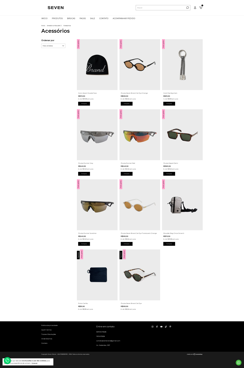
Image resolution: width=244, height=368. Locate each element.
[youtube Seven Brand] (161, 327)
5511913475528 (101, 332)
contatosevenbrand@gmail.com (108, 341)
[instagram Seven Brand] (152, 327)
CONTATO (103, 18)
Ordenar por (47, 40)
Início (43, 25)
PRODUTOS (57, 18)
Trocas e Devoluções (48, 334)
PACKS (83, 18)
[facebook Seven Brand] (157, 327)
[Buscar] (187, 7)
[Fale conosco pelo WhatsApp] (238, 362)
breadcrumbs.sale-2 (54, 25)
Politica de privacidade (49, 325)
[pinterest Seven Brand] (170, 327)
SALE (92, 18)
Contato (44, 343)
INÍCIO (44, 18)
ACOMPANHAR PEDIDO (124, 18)
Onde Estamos (46, 339)
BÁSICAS (71, 18)
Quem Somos (46, 330)
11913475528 (100, 336)
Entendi (34, 363)
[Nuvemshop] (195, 354)
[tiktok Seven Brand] (166, 327)
